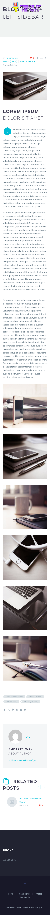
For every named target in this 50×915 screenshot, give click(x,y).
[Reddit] (25, 710)
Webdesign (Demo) (31, 701)
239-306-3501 (9, 859)
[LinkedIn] (21, 710)
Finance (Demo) (27, 61)
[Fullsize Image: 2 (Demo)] (25, 507)
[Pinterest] (13, 710)
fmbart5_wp (12, 57)
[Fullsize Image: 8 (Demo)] (25, 406)
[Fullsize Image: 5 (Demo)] (25, 608)
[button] (39, 787)
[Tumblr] (17, 710)
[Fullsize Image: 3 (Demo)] (25, 557)
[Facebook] (5, 710)
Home (10, 894)
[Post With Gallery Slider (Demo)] (13, 802)
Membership (24, 894)
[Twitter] (9, 710)
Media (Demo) (12, 701)
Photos (39, 894)
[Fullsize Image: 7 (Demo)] (25, 658)
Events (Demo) (10, 61)
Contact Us (25, 897)
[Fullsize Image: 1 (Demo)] (25, 456)
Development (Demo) (15, 697)
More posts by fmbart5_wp (24, 760)
